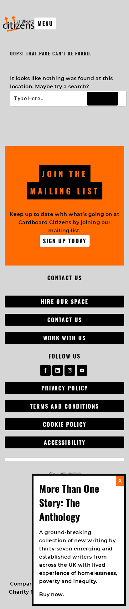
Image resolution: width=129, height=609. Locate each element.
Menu (45, 23)
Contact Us (64, 320)
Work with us (64, 338)
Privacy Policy (64, 388)
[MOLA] (18, 23)
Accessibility (64, 442)
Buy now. (51, 594)
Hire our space (64, 301)
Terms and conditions (64, 406)
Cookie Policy (64, 424)
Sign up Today (64, 241)
